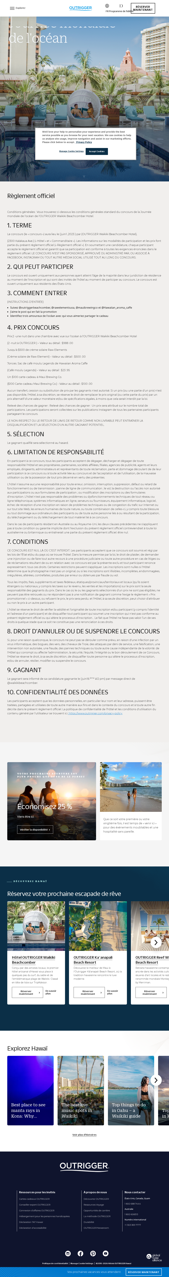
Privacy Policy (84, 142)
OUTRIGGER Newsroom (96, 1228)
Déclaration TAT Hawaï (31, 1222)
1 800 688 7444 (133, 1203)
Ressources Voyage (94, 1204)
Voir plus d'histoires (84, 1134)
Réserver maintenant (143, 8)
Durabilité (89, 1222)
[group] (30, 1090)
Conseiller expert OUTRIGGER (34, 1204)
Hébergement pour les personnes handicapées (44, 1216)
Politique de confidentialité (55, 1263)
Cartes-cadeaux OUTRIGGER (34, 1199)
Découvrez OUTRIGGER (96, 1199)
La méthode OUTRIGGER (97, 1216)
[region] (85, 144)
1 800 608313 (131, 1214)
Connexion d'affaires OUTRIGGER (36, 1210)
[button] (156, 942)
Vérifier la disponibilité (34, 829)
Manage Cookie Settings (71, 151)
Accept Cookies (97, 151)
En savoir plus (51, 992)
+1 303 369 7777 (133, 1225)
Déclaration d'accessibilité (32, 1228)
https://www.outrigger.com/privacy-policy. (95, 713)
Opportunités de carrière (97, 1210)
